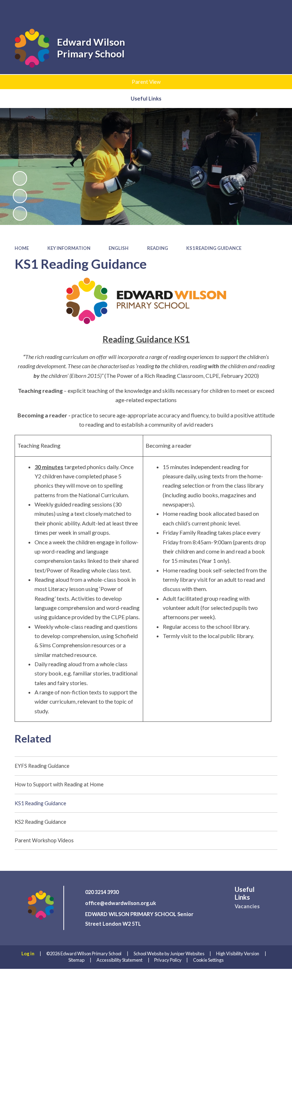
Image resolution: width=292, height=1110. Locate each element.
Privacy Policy (168, 960)
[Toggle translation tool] (255, 11)
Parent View (146, 82)
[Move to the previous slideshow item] (20, 196)
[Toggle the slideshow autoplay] (20, 178)
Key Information (68, 248)
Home (22, 248)
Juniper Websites (187, 953)
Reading (157, 248)
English (119, 248)
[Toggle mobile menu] (276, 11)
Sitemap (76, 960)
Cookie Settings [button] (208, 960)
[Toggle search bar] (235, 11)
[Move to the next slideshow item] (20, 213)
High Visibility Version (237, 953)
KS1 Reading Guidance (213, 248)
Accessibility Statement (119, 960)
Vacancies (247, 906)
